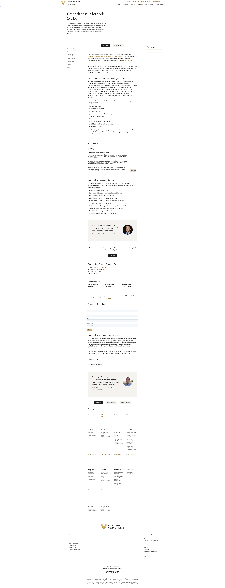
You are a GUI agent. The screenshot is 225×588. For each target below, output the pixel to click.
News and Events (73, 534)
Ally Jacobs (106, 269)
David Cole (116, 429)
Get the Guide (112, 255)
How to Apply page (107, 298)
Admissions (149, 51)
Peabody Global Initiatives (74, 549)
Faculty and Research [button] (149, 4)
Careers (68, 51)
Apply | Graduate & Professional (144, 1)
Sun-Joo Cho (91, 429)
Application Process (111, 402)
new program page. (127, 60)
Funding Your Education (152, 54)
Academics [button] (133, 4)
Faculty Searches (73, 539)
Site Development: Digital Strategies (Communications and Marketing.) (113, 585)
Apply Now (105, 45)
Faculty (68, 67)
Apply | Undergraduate (131, 1)
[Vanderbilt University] (112, 526)
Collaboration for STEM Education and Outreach (151, 541)
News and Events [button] (160, 4)
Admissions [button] (125, 4)
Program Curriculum (71, 61)
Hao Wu (102, 505)
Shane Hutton (103, 267)
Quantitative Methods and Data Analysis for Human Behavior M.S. (107, 56)
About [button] (119, 4)
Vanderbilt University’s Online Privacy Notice (112, 568)
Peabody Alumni (72, 545)
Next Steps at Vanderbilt (149, 544)
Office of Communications (74, 541)
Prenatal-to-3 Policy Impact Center (149, 556)
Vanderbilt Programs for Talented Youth (151, 538)
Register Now (133, 170)
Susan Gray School (148, 534)
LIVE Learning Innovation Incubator (149, 547)
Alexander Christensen (104, 430)
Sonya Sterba (130, 469)
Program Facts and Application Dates (71, 55)
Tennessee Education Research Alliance (150, 552)
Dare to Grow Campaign (74, 543)
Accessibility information (92, 583)
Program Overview (71, 48)
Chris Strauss (91, 505)
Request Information (157, 1)
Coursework (69, 64)
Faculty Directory (73, 537)
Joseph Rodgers (117, 469)
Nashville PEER (147, 549)
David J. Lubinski (92, 469)
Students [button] (140, 4)
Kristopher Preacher (103, 470)
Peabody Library (72, 547)
